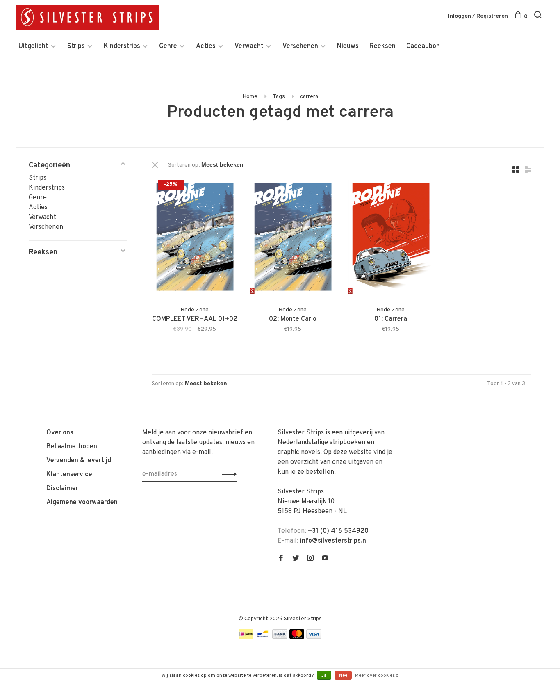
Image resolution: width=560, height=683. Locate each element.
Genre (168, 46)
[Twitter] (295, 559)
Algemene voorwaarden (82, 502)
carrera (309, 96)
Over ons (59, 433)
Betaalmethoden (71, 447)
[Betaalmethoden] (246, 637)
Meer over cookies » (376, 675)
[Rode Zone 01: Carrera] (390, 238)
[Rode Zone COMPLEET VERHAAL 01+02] (194, 238)
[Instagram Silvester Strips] (310, 559)
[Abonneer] (227, 474)
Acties (206, 46)
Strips (76, 46)
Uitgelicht (33, 46)
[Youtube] (325, 559)
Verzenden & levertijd (78, 461)
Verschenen (300, 46)
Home (249, 96)
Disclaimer (62, 488)
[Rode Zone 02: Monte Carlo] (292, 238)
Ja (324, 675)
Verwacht (249, 46)
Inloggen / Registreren (478, 16)
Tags (279, 96)
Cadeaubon (423, 46)
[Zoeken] (539, 16)
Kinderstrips (122, 46)
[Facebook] (281, 559)
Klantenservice (69, 475)
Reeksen (382, 46)
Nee (343, 675)
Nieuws (348, 46)
